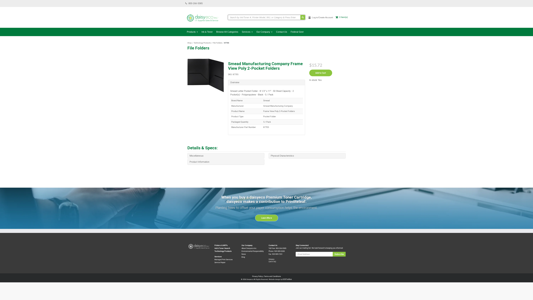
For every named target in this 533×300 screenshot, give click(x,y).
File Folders (217, 43)
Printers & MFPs (221, 245)
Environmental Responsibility (253, 251)
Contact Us (273, 245)
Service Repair (219, 262)
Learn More (266, 218)
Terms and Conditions (272, 276)
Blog (243, 257)
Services (218, 257)
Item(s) (343, 17)
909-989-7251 (277, 254)
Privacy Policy (257, 276)
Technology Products (202, 43)
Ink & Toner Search (222, 248)
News (244, 254)
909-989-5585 (279, 251)
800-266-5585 (195, 3)
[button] (266, 82)
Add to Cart (320, 73)
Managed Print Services (223, 260)
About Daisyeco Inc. (249, 248)
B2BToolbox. (287, 279)
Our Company (247, 245)
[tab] (266, 82)
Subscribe (339, 254)
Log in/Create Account (322, 17)
